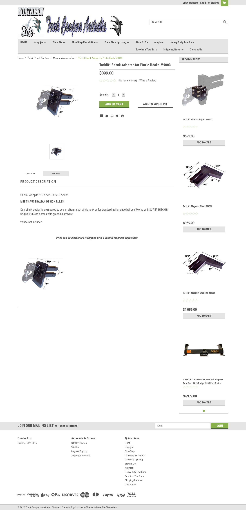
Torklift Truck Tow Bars (38, 58)
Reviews (56, 173)
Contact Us (196, 49)
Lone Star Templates (106, 507)
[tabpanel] (204, 106)
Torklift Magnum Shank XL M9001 (199, 293)
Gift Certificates (79, 443)
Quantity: (104, 94)
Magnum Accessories (63, 58)
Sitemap (56, 507)
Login (203, 2)
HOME (23, 42)
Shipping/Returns (173, 49)
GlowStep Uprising (116, 42)
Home (21, 58)
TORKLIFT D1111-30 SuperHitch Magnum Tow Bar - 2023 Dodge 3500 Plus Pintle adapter (203, 383)
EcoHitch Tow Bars (146, 49)
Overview (30, 173)
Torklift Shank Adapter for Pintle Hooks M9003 (100, 58)
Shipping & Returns (80, 455)
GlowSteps (59, 42)
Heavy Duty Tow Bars (182, 42)
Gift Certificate (190, 2)
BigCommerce (78, 507)
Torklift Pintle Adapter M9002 (197, 119)
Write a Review (147, 80)
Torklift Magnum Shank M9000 (197, 206)
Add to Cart (204, 142)
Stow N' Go (141, 42)
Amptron (159, 42)
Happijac (39, 42)
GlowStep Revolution (83, 42)
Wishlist (75, 447)
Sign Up (215, 2)
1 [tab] (204, 411)
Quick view (204, 370)
